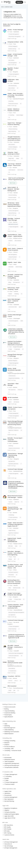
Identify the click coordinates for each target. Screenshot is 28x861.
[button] (13, 224)
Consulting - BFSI (8, 748)
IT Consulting (7, 776)
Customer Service (9, 835)
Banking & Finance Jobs (9, 704)
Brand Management (9, 728)
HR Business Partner (9, 759)
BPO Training (7, 833)
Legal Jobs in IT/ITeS (9, 818)
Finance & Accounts (9, 707)
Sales (5, 724)
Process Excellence (9, 746)
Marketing (7, 726)
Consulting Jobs (7, 738)
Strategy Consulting (9, 740)
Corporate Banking (9, 711)
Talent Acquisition (9, 761)
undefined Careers (8, 6)
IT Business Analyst (9, 784)
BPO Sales (7, 831)
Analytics (6, 744)
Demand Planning (9, 801)
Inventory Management (10, 797)
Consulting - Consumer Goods (12, 750)
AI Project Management (10, 848)
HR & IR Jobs (6, 755)
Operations (7, 793)
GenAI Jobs (5, 839)
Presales (6, 778)
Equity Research (8, 717)
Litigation (6, 810)
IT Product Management (11, 782)
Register (19, 2)
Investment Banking (9, 713)
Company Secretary (9, 812)
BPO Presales (7, 829)
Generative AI (8, 844)
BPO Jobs (5, 822)
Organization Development (11, 763)
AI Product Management (11, 842)
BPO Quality (7, 827)
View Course (13, 183)
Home (2, 6)
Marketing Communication (11, 731)
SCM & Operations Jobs (9, 789)
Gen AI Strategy (8, 846)
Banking (6, 709)
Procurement (8, 795)
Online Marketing (9, 729)
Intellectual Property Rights (11, 814)
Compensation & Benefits (11, 767)
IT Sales (6, 780)
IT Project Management (10, 774)
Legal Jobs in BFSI (9, 816)
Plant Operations (8, 799)
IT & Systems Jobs (7, 772)
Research (6, 742)
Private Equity (8, 715)
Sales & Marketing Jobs (9, 721)
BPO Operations (8, 825)
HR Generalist (8, 757)
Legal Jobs (5, 805)
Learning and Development (11, 765)
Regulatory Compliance (10, 808)
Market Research (8, 733)
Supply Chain (7, 791)
